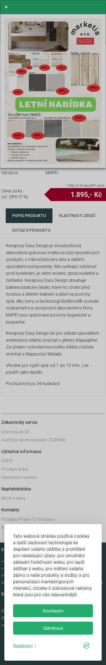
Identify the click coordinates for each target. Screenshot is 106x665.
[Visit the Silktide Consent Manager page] (86, 645)
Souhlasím (53, 611)
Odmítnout (53, 628)
